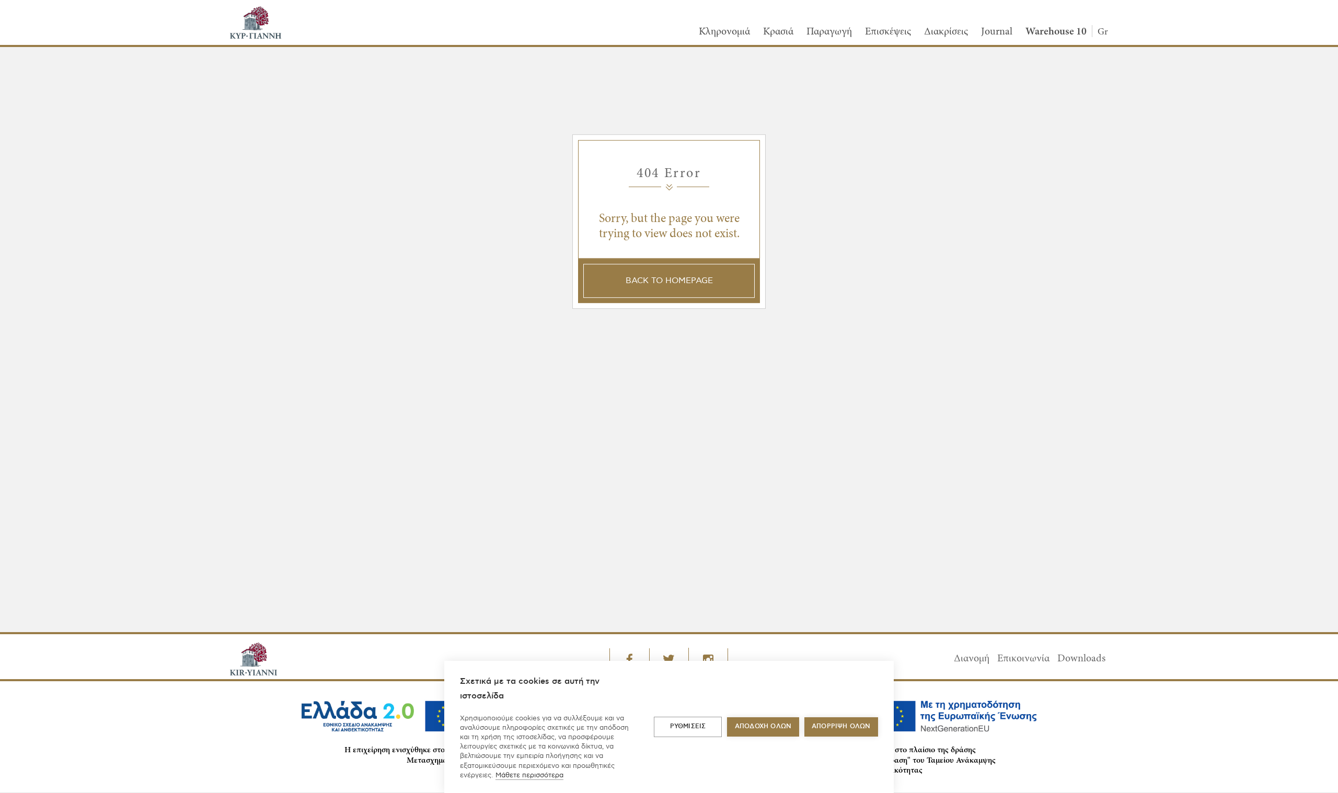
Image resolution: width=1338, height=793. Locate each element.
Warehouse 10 (1056, 32)
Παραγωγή (829, 32)
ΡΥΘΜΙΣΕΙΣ (688, 726)
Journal (996, 32)
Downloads (1081, 659)
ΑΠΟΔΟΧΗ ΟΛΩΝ (763, 726)
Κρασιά (778, 32)
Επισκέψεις (888, 32)
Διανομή (971, 659)
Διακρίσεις (946, 32)
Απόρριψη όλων (841, 726)
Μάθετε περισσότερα (529, 775)
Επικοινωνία (1023, 659)
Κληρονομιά (724, 32)
